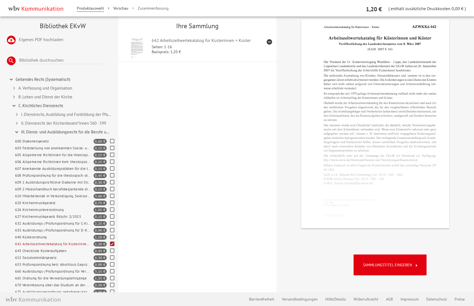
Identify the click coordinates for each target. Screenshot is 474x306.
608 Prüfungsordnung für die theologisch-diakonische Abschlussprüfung (54, 175)
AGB (389, 299)
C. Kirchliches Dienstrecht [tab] (40, 105)
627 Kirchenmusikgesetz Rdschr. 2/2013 (48, 216)
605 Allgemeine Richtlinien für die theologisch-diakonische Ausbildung (54, 155)
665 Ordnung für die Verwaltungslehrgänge (51, 278)
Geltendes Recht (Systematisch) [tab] (43, 79)
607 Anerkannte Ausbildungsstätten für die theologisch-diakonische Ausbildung (54, 168)
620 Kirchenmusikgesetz (35, 203)
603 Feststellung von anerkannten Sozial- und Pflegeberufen (54, 148)
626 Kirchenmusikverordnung (39, 209)
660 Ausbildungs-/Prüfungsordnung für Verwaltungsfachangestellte (54, 271)
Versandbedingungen (300, 299)
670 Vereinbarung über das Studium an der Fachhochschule (54, 285)
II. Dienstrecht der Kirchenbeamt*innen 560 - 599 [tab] (63, 123)
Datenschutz (436, 299)
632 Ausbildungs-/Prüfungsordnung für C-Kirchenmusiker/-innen (54, 223)
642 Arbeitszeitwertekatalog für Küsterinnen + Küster (54, 244)
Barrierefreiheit (261, 299)
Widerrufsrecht (366, 299)
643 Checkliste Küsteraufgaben (41, 251)
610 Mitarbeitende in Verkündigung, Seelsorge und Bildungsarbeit (54, 196)
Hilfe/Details (335, 299)
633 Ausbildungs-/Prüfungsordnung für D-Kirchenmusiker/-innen (54, 230)
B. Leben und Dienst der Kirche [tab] (45, 96)
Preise (460, 299)
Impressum (409, 299)
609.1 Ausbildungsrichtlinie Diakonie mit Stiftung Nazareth (54, 182)
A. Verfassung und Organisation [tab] (45, 88)
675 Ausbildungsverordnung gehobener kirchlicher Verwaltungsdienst (54, 292)
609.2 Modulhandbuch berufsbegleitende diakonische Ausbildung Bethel (54, 189)
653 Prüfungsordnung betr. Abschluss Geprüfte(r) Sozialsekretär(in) (54, 264)
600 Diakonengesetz (32, 141)
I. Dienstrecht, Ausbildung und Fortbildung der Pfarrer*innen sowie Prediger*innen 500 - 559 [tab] (68, 114)
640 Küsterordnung (31, 237)
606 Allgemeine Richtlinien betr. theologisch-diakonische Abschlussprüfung (54, 162)
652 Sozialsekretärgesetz (36, 257)
